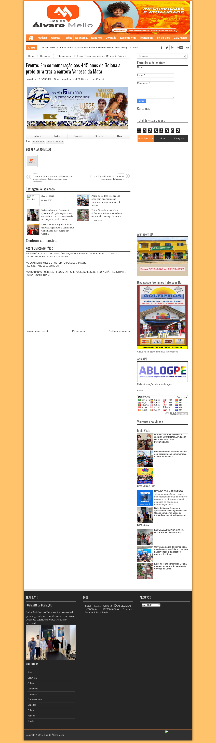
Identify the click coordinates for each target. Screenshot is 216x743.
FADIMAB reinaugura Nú (63, 47)
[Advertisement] (158, 164)
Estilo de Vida (128, 37)
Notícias (43, 37)
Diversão (111, 37)
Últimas (55, 37)
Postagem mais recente (37, 331)
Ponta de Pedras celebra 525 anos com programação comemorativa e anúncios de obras (170, 454)
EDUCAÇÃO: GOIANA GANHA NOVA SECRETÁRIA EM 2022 (169, 531)
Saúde (31, 721)
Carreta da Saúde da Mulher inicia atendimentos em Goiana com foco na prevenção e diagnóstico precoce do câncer (171, 550)
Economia (81, 37)
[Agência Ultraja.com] (177, 737)
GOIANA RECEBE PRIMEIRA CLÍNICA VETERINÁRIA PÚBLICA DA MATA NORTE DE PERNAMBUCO (170, 438)
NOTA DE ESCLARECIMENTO (168, 491)
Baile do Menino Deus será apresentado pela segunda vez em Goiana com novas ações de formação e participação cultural (170, 512)
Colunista (32, 678)
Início (140, 390)
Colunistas (180, 37)
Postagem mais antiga (119, 331)
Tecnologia (146, 37)
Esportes (96, 37)
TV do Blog (163, 37)
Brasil (30, 672)
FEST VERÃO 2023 (146, 486)
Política (31, 715)
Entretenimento (55, 141)
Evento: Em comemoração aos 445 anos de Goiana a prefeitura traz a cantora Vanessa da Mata (73, 68)
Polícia (68, 37)
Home (31, 37)
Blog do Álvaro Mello (54, 735)
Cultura (31, 683)
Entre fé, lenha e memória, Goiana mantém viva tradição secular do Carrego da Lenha (170, 566)
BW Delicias (143, 525)
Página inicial (78, 331)
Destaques (38, 141)
